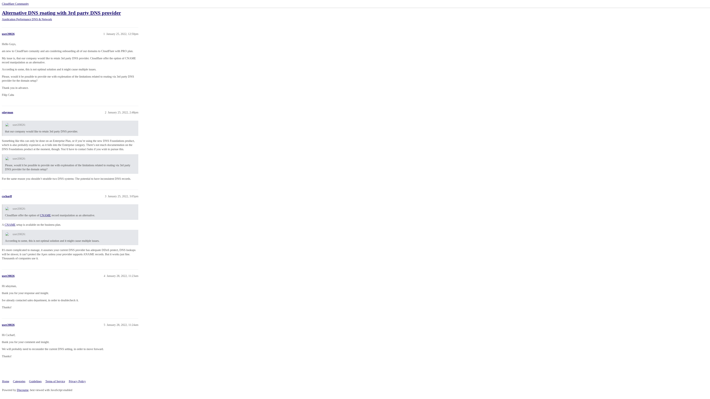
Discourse (22, 390)
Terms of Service (55, 381)
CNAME (45, 215)
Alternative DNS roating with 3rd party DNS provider (61, 13)
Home (5, 381)
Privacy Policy (77, 381)
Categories (19, 381)
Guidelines (35, 381)
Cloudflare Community (15, 3)
